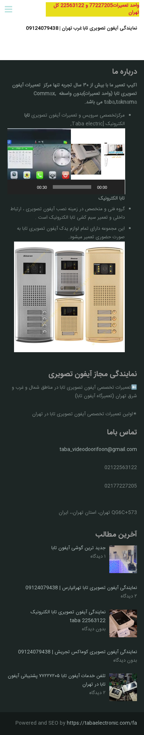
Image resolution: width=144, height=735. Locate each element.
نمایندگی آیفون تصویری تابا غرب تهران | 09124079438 (81, 28)
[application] (66, 161)
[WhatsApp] (27, 9)
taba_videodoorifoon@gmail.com (98, 449)
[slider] (72, 187)
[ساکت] (28, 187)
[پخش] (115, 187)
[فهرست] (8, 9)
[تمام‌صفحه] (17, 187)
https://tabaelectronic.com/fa (102, 723)
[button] (66, 161)
